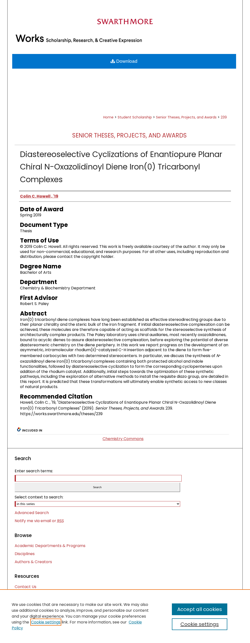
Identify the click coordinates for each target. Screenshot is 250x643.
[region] (125, 616)
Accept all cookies (199, 609)
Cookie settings (46, 622)
